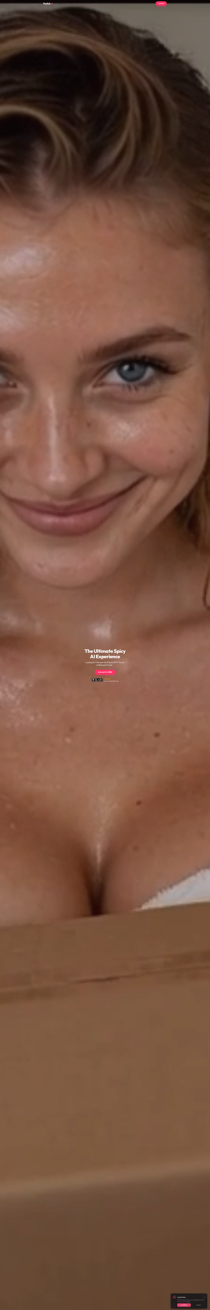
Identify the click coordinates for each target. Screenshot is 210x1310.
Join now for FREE (105, 672)
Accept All (184, 1305)
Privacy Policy (180, 1301)
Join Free (161, 3)
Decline (198, 1305)
